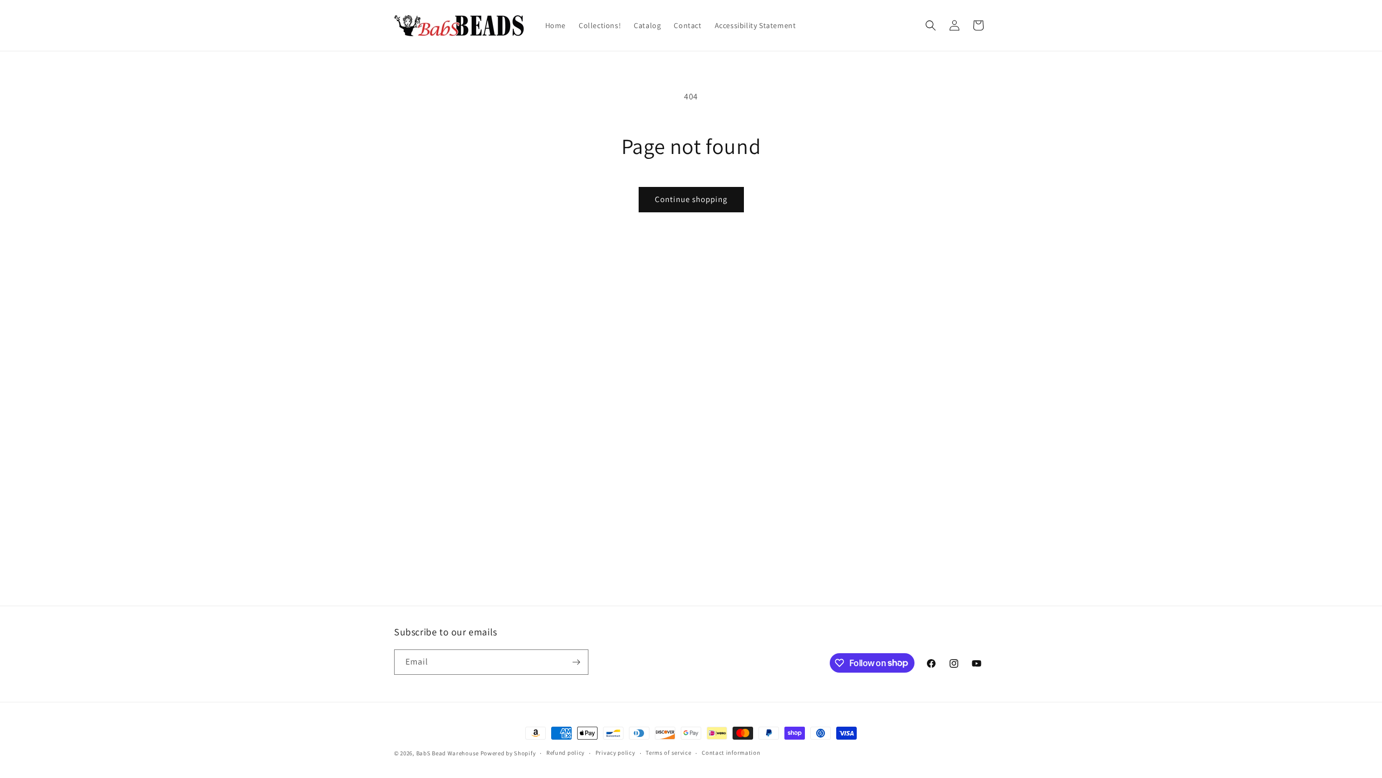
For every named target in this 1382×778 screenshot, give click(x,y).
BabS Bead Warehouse (447, 753)
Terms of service (668, 752)
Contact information (731, 752)
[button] (931, 25)
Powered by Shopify (508, 753)
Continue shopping (691, 199)
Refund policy (565, 752)
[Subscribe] (576, 662)
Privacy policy (615, 752)
